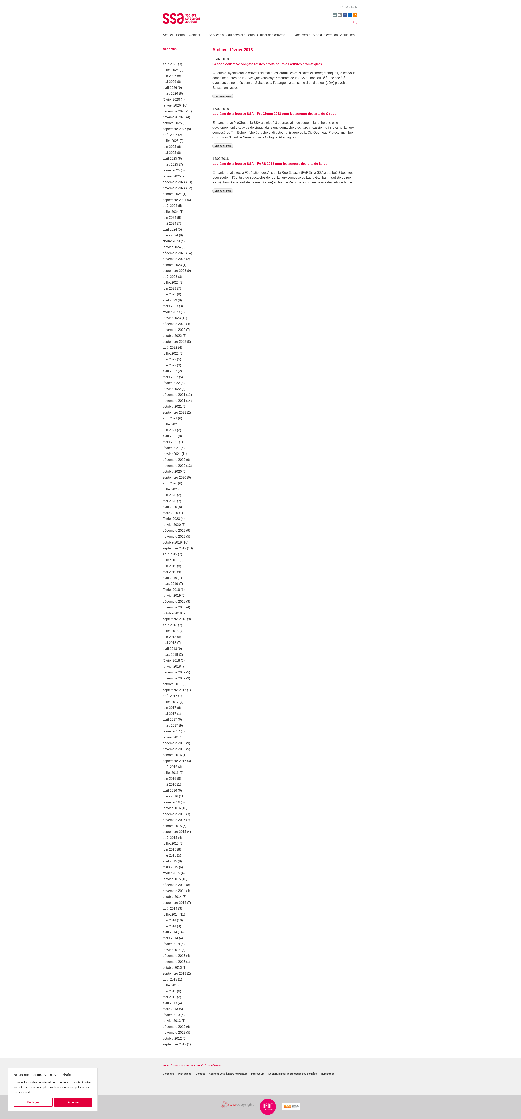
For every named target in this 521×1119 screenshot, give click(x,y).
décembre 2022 (174, 324)
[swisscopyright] (237, 1104)
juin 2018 (169, 637)
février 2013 (171, 1015)
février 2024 (171, 241)
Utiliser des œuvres (271, 35)
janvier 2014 (172, 950)
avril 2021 (170, 436)
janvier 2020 (172, 524)
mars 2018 (170, 654)
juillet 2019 (171, 560)
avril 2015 (170, 861)
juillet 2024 (171, 211)
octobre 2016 (172, 755)
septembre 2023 (174, 270)
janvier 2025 (172, 176)
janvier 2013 (172, 1020)
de (347, 6)
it (351, 6)
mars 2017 (170, 725)
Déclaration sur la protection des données (292, 1074)
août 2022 (170, 347)
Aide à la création (325, 35)
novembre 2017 (174, 678)
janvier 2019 (172, 595)
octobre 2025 (172, 123)
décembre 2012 (174, 1026)
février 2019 (171, 589)
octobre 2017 (172, 684)
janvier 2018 (172, 666)
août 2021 (170, 418)
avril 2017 (170, 719)
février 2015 (171, 873)
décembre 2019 (174, 530)
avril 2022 (170, 371)
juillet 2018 (171, 631)
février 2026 (171, 99)
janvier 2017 (172, 737)
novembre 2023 (174, 259)
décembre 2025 (174, 111)
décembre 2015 (174, 814)
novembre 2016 (174, 749)
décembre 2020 (174, 459)
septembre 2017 (174, 690)
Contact (194, 35)
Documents (302, 35)
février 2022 (171, 383)
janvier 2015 (172, 879)
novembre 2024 (174, 188)
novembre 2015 (174, 820)
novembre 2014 (174, 891)
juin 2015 (169, 849)
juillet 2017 (171, 702)
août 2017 (170, 696)
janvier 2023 (172, 318)
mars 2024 (170, 235)
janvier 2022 (172, 389)
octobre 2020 (172, 471)
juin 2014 (169, 920)
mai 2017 (169, 713)
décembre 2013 (174, 956)
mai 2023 (169, 294)
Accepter (73, 1102)
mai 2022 (169, 365)
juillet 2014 (171, 914)
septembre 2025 (174, 129)
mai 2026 (169, 81)
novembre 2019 (174, 536)
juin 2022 (169, 359)
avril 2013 (170, 1003)
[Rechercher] (355, 22)
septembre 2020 (174, 477)
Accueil (168, 35)
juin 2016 (169, 778)
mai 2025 (169, 152)
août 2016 (170, 767)
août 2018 (170, 625)
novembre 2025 (174, 117)
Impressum (257, 1074)
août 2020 (170, 483)
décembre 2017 (174, 672)
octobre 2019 (172, 542)
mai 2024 (169, 223)
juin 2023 (169, 288)
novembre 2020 (174, 465)
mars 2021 (170, 442)
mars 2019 (170, 583)
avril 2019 (170, 578)
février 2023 (171, 312)
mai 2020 (169, 501)
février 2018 (171, 660)
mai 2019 (169, 572)
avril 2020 (170, 507)
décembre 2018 (174, 601)
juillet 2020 (171, 489)
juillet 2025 (171, 141)
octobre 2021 (172, 406)
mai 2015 (169, 855)
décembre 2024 (174, 182)
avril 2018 (170, 648)
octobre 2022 (172, 335)
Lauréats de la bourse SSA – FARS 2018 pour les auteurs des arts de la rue (269, 163)
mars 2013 (170, 1009)
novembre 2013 (174, 961)
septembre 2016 (174, 761)
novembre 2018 (174, 607)
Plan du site (185, 1074)
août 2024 (170, 206)
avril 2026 (170, 87)
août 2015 (170, 837)
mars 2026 (170, 93)
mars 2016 (170, 796)
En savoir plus (223, 96)
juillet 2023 (171, 282)
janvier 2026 (172, 105)
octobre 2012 (172, 1038)
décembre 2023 (174, 253)
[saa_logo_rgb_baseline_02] (291, 1106)
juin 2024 (169, 217)
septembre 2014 (174, 902)
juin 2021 (169, 430)
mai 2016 (169, 784)
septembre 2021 (174, 412)
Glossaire (168, 1074)
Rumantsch (327, 1074)
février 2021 (171, 448)
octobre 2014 (172, 896)
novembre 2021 (174, 400)
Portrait (181, 35)
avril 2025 (170, 158)
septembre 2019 (174, 548)
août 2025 (170, 135)
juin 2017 (169, 707)
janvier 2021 (172, 454)
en (356, 6)
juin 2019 (169, 566)
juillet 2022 (171, 353)
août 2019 (170, 554)
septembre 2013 (174, 973)
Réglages (33, 1102)
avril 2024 (170, 229)
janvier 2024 (172, 247)
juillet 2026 (171, 70)
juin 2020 (169, 495)
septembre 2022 (174, 341)
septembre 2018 (174, 619)
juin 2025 (169, 146)
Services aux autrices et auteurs (232, 35)
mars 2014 (170, 938)
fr (341, 6)
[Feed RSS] (355, 15)
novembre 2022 (174, 330)
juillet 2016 (171, 772)
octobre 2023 (172, 265)
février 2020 (171, 519)
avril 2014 (170, 932)
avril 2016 (170, 790)
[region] (53, 1089)
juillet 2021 (171, 424)
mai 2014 (169, 926)
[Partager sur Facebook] (345, 15)
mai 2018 (169, 643)
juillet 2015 (171, 843)
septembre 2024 (174, 200)
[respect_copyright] (268, 1107)
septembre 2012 (174, 1044)
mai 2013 (169, 997)
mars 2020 (170, 513)
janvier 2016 (172, 808)
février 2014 (171, 944)
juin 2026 (169, 76)
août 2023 (170, 276)
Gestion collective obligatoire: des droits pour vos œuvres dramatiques (267, 64)
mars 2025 (170, 164)
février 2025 (171, 170)
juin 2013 (169, 991)
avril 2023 (170, 300)
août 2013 (170, 979)
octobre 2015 (172, 826)
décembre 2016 (174, 743)
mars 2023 (170, 306)
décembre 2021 (174, 394)
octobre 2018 (172, 613)
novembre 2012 (174, 1032)
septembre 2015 (174, 831)
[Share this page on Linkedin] (350, 15)
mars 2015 (170, 867)
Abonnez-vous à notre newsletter (228, 1074)
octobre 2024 (172, 194)
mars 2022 (170, 377)
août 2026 (170, 64)
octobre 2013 (172, 967)
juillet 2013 (171, 985)
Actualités (347, 35)
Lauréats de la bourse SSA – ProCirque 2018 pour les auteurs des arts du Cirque (274, 113)
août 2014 (170, 908)
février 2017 (171, 731)
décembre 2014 (174, 885)
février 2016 (171, 802)
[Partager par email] (339, 15)
